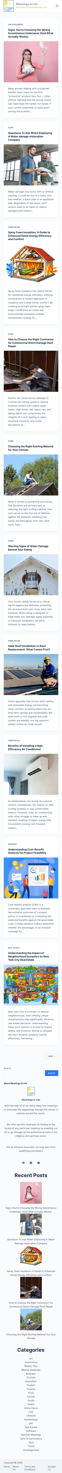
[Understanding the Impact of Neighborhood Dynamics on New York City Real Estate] (31, 985)
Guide (10, 128)
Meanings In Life (27, 4)
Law (31, 1411)
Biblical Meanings (30, 1369)
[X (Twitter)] (31, 1163)
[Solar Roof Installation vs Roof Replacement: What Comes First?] (31, 674)
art (31, 1358)
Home (7, 1466)
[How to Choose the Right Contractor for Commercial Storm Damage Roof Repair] (31, 371)
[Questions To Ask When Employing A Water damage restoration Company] (31, 164)
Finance (31, 1389)
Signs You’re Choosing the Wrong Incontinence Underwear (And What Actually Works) (30, 33)
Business (12, 844)
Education (31, 1381)
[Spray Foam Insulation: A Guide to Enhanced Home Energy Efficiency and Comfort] (31, 264)
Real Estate (13, 948)
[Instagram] (38, 1163)
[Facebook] (23, 1163)
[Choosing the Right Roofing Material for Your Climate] (31, 474)
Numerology (31, 1419)
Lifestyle (31, 1415)
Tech (31, 1442)
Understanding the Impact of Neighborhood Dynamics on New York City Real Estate (28, 956)
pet (31, 1423)
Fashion (31, 1385)
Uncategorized (15, 24)
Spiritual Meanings (31, 1434)
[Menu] (57, 5)
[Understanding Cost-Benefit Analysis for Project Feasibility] (31, 878)
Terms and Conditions (29, 1468)
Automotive (31, 1362)
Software (31, 1430)
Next (50, 1056)
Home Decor (14, 227)
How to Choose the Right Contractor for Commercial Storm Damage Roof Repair (31, 343)
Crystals (31, 1377)
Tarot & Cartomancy (31, 1438)
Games (31, 1396)
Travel (31, 1446)
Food (31, 1392)
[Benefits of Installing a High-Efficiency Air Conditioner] (31, 774)
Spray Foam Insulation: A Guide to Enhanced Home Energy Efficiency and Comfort (30, 236)
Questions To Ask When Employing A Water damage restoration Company (30, 136)
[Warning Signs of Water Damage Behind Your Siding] (31, 574)
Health (30, 1404)
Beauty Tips (31, 1366)
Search (7, 1068)
